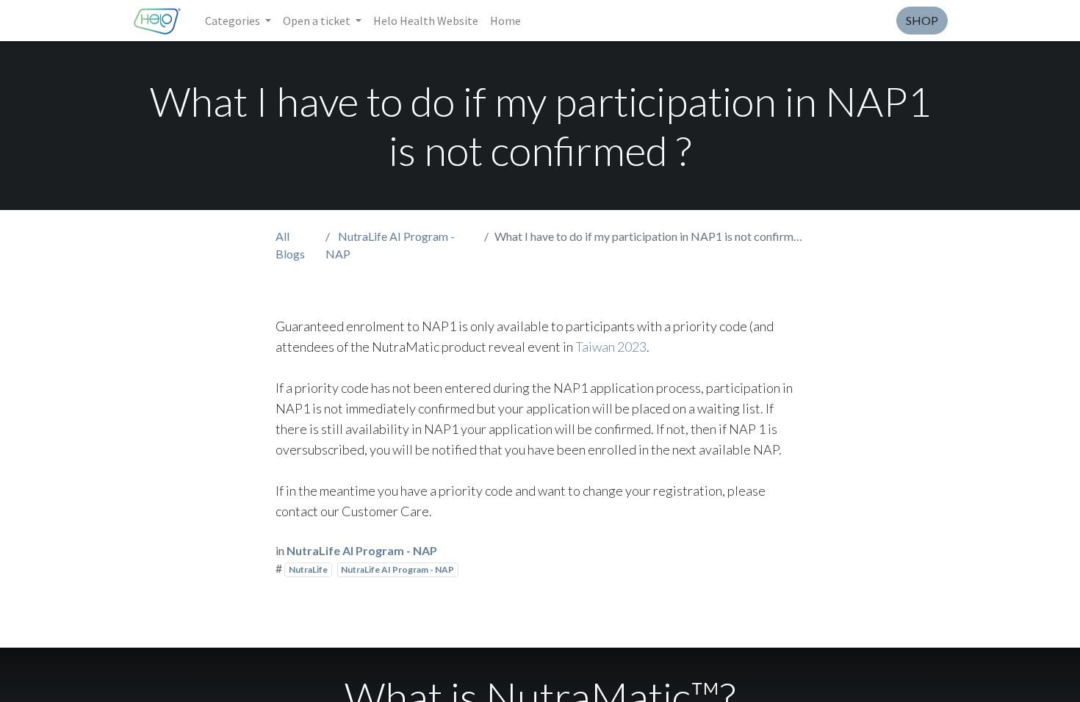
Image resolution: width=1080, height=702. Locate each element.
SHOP (922, 20)
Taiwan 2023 (611, 347)
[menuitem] (425, 20)
